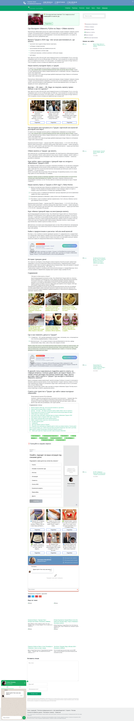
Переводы (74, 8)
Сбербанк (67, 8)
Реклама (73, 710)
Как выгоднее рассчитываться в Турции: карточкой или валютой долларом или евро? (50, 412)
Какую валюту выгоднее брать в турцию (40, 409)
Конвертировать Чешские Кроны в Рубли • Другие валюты (99, 152)
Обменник (104, 8)
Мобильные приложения (91, 37)
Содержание (33, 423)
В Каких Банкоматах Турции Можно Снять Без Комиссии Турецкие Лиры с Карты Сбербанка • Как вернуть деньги (66, 621)
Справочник (58, 712)
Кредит (88, 8)
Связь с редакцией (31, 710)
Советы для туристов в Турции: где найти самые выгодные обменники (47, 430)
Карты (93, 8)
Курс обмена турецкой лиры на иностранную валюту (43, 418)
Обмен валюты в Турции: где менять (39, 413)
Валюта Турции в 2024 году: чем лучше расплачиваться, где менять (46, 407)
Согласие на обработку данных (34, 712)
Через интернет (89, 34)
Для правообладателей (59, 710)
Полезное (81, 8)
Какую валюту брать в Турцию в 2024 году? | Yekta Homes (44, 416)
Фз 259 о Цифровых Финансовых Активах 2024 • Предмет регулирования (99, 473)
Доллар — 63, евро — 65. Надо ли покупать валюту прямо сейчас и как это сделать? (50, 410)
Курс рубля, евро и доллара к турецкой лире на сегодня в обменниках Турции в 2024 (50, 415)
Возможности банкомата (91, 24)
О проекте (68, 710)
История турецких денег (36, 421)
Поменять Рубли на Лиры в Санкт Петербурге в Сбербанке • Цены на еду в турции (40, 647)
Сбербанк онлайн (89, 29)
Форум (98, 8)
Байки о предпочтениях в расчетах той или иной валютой (44, 420)
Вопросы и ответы (90, 32)
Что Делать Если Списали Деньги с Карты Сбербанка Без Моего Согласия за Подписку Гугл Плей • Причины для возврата (99, 260)
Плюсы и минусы (89, 26)
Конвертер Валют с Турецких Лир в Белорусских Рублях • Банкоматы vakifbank (39, 620)
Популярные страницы (48, 712)
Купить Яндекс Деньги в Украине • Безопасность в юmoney (99, 45)
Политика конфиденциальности (45, 710)
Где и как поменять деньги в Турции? (39, 424)
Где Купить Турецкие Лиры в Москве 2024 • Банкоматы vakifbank (65, 647)
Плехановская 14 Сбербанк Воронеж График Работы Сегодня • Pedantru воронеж (99, 366)
